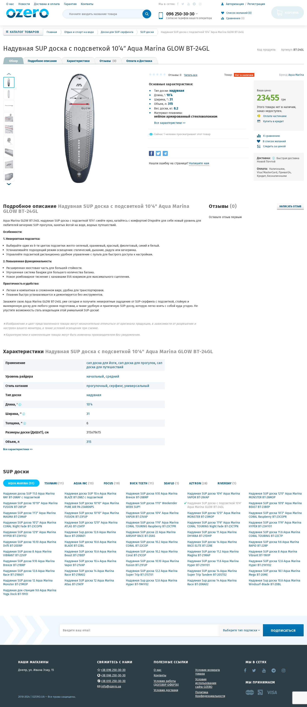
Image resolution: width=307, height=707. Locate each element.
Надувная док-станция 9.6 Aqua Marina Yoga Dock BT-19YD (29, 592)
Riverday (227, 483)
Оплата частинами (275, 116)
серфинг (116, 385)
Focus (112, 483)
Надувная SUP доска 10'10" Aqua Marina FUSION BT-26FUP (30, 505)
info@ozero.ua (111, 686)
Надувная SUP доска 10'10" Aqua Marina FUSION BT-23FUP (92, 515)
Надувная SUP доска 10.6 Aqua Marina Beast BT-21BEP (90, 553)
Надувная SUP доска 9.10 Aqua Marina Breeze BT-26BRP (152, 495)
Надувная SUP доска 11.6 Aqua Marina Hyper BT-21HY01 (213, 563)
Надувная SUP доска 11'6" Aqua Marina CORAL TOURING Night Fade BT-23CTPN (213, 524)
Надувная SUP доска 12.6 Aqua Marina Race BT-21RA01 (29, 573)
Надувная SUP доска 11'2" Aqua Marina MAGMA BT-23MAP (29, 515)
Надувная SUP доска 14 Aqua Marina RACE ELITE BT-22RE (212, 544)
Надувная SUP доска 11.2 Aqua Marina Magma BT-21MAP (213, 553)
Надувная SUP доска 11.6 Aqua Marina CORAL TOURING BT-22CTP (274, 534)
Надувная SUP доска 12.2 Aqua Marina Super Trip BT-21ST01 (152, 573)
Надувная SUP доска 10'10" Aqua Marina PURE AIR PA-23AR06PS (92, 505)
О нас (10, 4)
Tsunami (54, 483)
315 (170, 103)
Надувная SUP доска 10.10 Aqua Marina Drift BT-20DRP (29, 544)
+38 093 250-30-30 (113, 681)
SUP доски (147, 32)
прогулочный (97, 385)
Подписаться (283, 630)
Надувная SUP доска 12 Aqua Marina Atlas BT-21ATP (89, 582)
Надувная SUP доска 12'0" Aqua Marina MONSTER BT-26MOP (275, 495)
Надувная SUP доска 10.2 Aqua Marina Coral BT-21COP (152, 553)
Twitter (183, 4)
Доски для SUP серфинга (117, 32)
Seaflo (171, 483)
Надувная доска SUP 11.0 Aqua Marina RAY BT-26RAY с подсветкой (29, 495)
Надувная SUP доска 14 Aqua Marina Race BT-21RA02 (89, 573)
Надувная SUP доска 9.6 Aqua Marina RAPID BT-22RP (274, 544)
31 (171, 99)
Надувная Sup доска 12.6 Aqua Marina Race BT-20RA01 (90, 534)
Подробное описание (42, 60)
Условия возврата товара (207, 672)
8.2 (176, 108)
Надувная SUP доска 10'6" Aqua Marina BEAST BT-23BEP (275, 505)
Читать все (190, 75)
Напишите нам (199, 163)
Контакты (87, 4)
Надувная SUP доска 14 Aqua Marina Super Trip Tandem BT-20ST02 (212, 573)
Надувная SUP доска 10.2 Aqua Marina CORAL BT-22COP (152, 544)
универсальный (136, 385)
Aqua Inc (84, 483)
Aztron (198, 483)
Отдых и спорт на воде (79, 32)
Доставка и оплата (47, 4)
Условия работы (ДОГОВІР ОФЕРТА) (166, 683)
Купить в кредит (273, 121)
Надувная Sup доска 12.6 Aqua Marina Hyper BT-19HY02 (151, 582)
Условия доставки (166, 690)
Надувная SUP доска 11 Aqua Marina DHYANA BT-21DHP (212, 534)
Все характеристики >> (169, 123)
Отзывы (108, 60)
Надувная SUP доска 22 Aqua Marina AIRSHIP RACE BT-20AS (151, 534)
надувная (176, 90)
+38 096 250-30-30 (113, 670)
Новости (24, 4)
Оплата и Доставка (139, 60)
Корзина (292, 12)
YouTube (189, 4)
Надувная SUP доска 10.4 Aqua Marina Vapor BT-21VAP (90, 563)
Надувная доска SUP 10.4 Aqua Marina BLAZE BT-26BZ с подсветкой (90, 495)
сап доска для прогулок (136, 362)
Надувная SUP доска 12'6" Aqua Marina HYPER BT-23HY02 (29, 534)
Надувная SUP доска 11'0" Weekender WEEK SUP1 (151, 505)
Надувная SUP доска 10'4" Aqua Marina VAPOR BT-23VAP (152, 515)
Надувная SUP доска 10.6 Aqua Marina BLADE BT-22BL (90, 544)
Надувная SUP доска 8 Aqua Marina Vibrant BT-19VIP (273, 553)
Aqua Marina (296, 75)
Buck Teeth (142, 483)
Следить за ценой (274, 146)
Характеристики (78, 60)
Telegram (194, 4)
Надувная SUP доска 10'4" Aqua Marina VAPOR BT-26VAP (213, 495)
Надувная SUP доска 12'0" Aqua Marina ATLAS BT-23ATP (91, 524)
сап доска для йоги (101, 362)
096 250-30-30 (180, 13)
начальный (95, 376)
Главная (52, 32)
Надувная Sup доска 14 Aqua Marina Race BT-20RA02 (212, 582)
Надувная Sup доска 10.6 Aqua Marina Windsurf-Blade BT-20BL (274, 582)
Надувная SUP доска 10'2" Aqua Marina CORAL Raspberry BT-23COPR (275, 515)
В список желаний (274, 141)
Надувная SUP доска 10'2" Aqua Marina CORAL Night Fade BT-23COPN (29, 524)
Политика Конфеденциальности (210, 694)
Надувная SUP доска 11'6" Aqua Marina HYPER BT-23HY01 (275, 524)
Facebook (178, 4)
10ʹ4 (169, 94)
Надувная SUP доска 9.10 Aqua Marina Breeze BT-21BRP (29, 563)
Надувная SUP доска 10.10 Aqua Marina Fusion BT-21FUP (152, 563)
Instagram (200, 4)
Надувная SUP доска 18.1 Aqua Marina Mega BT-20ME (274, 573)
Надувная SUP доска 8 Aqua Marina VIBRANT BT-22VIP (27, 553)
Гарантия (70, 4)
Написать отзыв (290, 206)
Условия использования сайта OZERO (205, 683)
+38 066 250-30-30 (113, 675)
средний (112, 376)
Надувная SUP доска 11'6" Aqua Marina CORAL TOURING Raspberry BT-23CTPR (152, 524)
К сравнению (271, 136)
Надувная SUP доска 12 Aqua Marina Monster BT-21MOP (28, 582)
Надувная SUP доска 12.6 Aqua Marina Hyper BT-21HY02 (274, 563)
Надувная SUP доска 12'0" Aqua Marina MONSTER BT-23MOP (213, 515)
